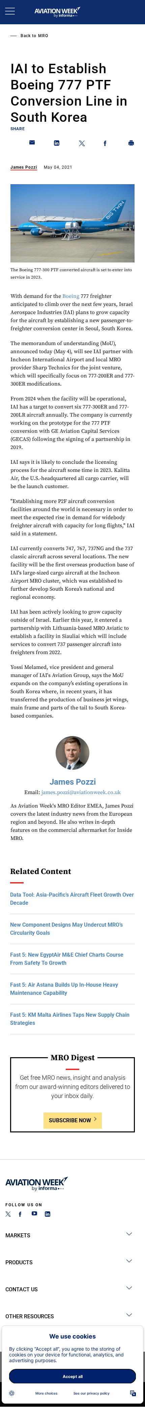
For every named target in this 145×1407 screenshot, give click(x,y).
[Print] (131, 144)
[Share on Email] (32, 144)
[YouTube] (34, 1215)
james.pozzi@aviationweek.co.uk (81, 792)
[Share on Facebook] (107, 144)
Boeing (70, 296)
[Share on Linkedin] (57, 144)
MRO (43, 35)
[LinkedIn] (47, 1215)
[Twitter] (8, 1215)
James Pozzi (23, 167)
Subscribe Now (70, 1120)
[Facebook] (21, 1215)
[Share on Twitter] (82, 144)
